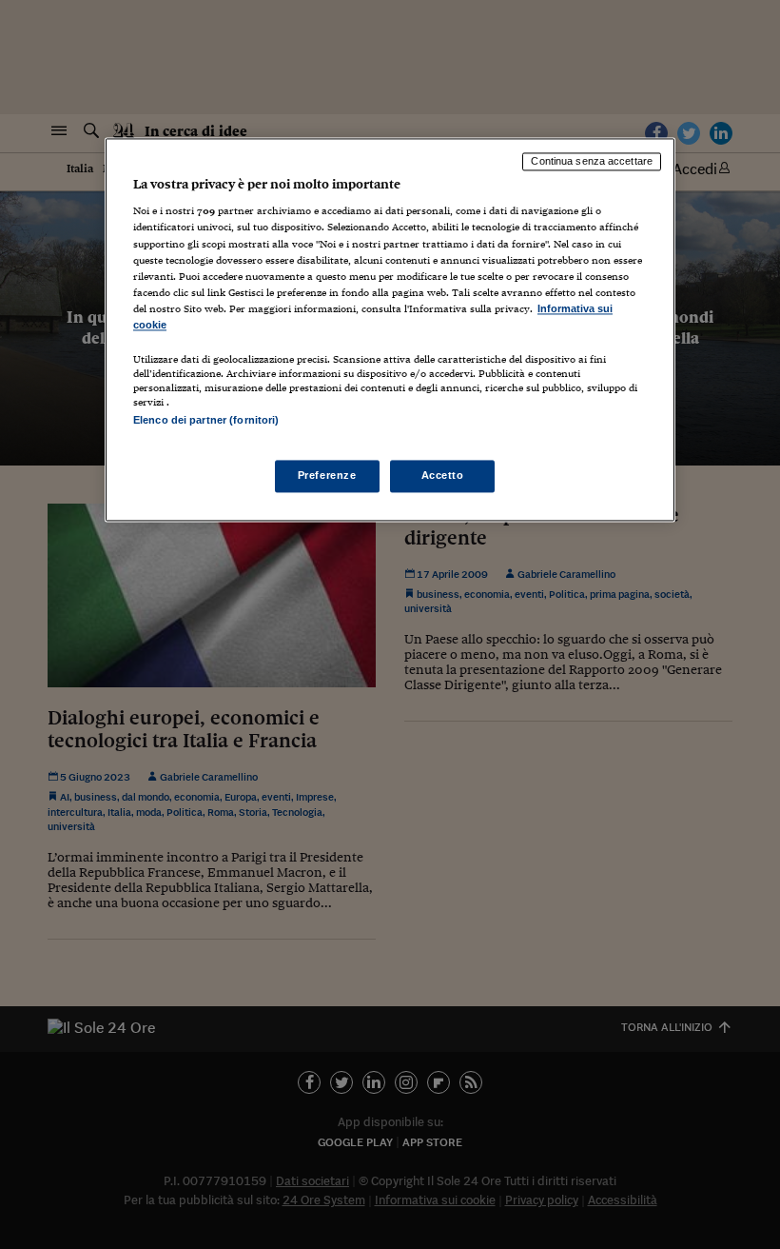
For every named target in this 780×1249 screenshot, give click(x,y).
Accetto (442, 476)
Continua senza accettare (592, 161)
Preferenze (327, 476)
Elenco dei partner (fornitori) (206, 420)
